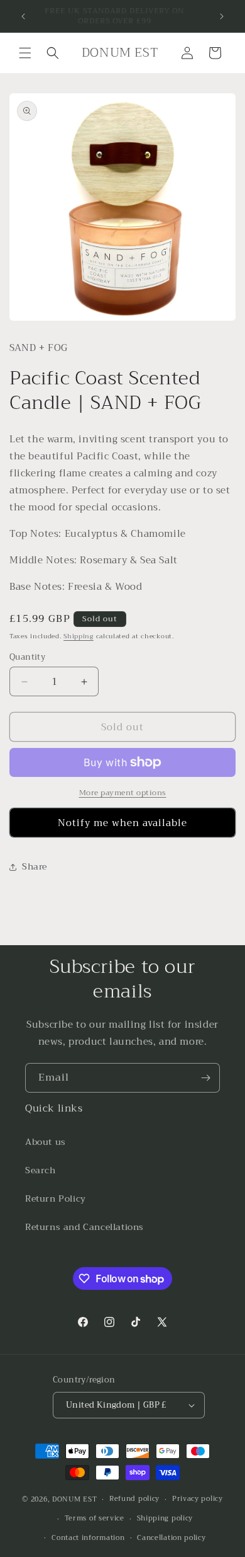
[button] (25, 53)
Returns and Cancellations (84, 1226)
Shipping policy (165, 1518)
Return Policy (55, 1198)
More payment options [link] (122, 792)
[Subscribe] (205, 1078)
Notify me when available (122, 823)
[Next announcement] (222, 16)
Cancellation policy (171, 1538)
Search (40, 1170)
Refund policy (134, 1499)
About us (45, 1141)
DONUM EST (74, 1499)
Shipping (78, 636)
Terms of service (94, 1518)
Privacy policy (197, 1499)
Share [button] (34, 866)
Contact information (88, 1538)
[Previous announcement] (23, 16)
